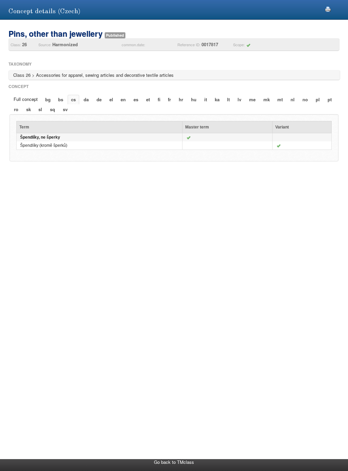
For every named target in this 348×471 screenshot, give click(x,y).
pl (318, 99)
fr (169, 99)
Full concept (26, 99)
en (123, 99)
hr (181, 99)
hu (193, 99)
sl (40, 109)
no (305, 99)
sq (52, 109)
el (111, 99)
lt (228, 99)
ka (217, 99)
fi (159, 99)
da (86, 99)
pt (330, 99)
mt (280, 99)
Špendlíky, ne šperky (40, 137)
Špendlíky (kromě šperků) (43, 145)
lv (239, 99)
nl (293, 99)
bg (48, 99)
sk (28, 109)
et (148, 99)
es (136, 99)
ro (16, 109)
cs (73, 99)
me (252, 99)
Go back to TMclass (174, 462)
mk (266, 99)
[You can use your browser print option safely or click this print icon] (328, 8)
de (99, 99)
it (205, 99)
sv (65, 109)
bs (60, 99)
